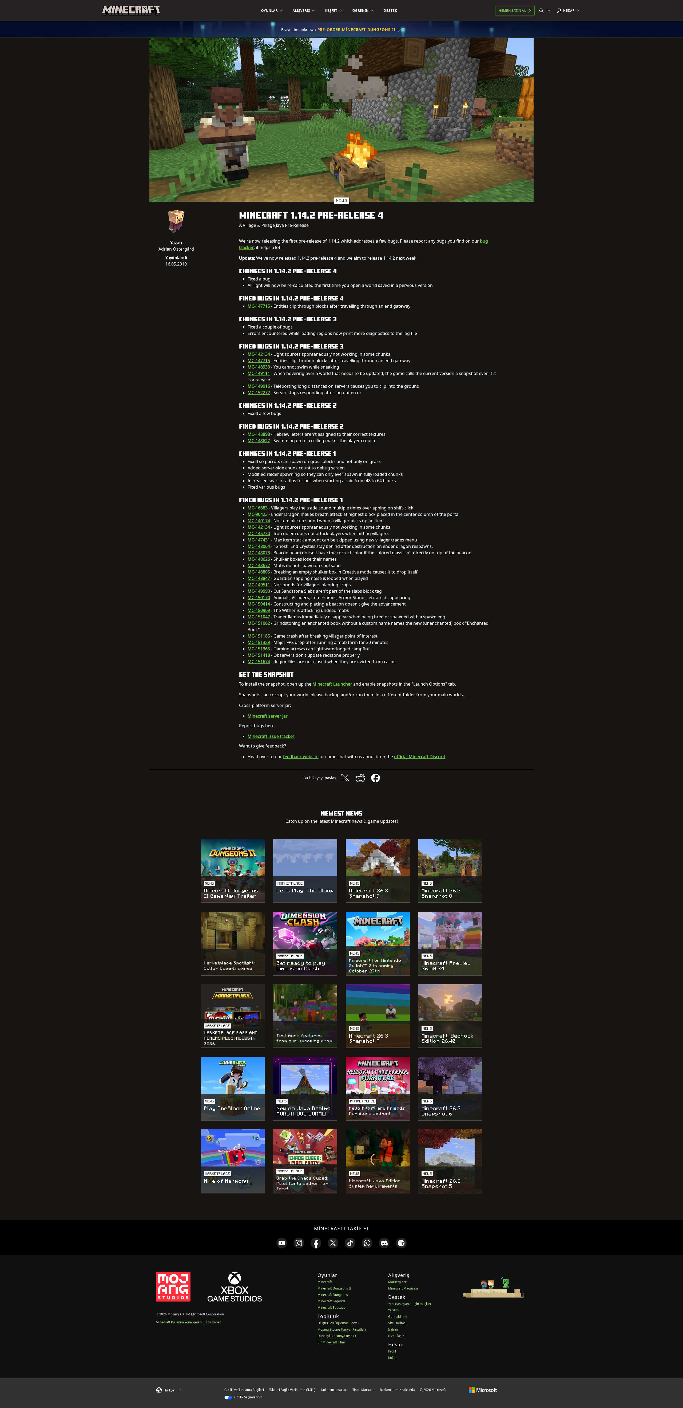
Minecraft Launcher (332, 684)
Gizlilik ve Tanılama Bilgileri (244, 1390)
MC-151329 (259, 642)
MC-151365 (259, 649)
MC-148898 (259, 434)
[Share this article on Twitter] (344, 778)
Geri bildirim (397, 1316)
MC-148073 (259, 553)
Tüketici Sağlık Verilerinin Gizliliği (292, 1390)
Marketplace (397, 1282)
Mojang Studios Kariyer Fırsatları (341, 1329)
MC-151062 (259, 623)
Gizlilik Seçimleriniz (247, 1397)
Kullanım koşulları (334, 1390)
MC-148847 (259, 578)
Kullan (392, 1357)
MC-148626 (259, 559)
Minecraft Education (332, 1307)
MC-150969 (259, 610)
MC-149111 (259, 373)
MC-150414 (259, 604)
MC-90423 (258, 514)
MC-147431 (259, 540)
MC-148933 (259, 367)
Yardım (393, 1310)
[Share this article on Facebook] (375, 778)
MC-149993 (259, 591)
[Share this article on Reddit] (360, 778)
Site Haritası (397, 1323)
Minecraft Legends (331, 1301)
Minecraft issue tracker (271, 736)
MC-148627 (259, 441)
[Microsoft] (483, 1389)
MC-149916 (259, 386)
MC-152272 (259, 392)
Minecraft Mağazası (403, 1288)
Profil (392, 1351)
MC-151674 (259, 662)
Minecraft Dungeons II (334, 1288)
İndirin (393, 1329)
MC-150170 (259, 597)
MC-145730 (259, 533)
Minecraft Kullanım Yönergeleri (179, 1322)
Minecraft (324, 1282)
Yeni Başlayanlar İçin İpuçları (409, 1304)
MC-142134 (259, 354)
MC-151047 (259, 617)
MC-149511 (259, 585)
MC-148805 (259, 572)
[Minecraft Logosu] (131, 11)
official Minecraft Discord (419, 757)
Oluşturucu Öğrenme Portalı (338, 1323)
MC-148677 (259, 565)
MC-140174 (259, 521)
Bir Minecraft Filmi (331, 1342)
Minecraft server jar (268, 716)
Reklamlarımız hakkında (397, 1390)
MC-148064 (259, 546)
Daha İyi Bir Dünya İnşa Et (336, 1336)
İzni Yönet (213, 1322)
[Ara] (546, 11)
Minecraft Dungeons (332, 1294)
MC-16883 (258, 508)
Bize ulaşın (396, 1336)
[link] (281, 1243)
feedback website (301, 757)
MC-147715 (259, 306)
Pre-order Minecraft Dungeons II (356, 29)
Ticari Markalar (363, 1390)
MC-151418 (259, 655)
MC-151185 (259, 636)
